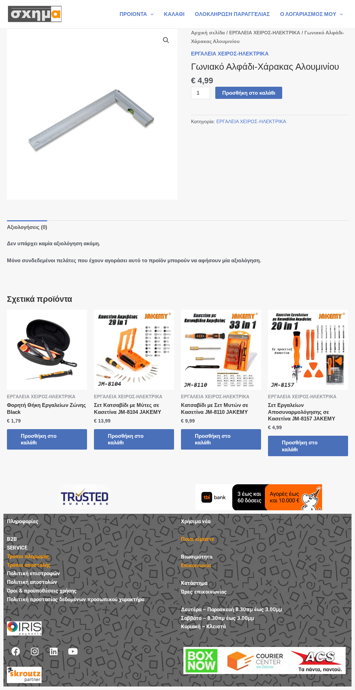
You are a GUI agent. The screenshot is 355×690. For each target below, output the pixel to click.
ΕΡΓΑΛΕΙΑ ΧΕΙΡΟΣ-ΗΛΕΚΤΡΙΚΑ (264, 32)
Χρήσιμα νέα (195, 521)
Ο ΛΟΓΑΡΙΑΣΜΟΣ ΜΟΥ (308, 14)
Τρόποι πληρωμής (28, 556)
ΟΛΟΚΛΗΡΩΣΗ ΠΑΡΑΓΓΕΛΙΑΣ (232, 14)
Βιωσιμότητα (196, 557)
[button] (150, 14)
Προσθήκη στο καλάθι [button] (39, 439)
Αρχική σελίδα (208, 32)
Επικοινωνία (196, 565)
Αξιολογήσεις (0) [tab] (27, 227)
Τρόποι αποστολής (29, 565)
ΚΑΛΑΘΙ (174, 14)
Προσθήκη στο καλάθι (248, 93)
